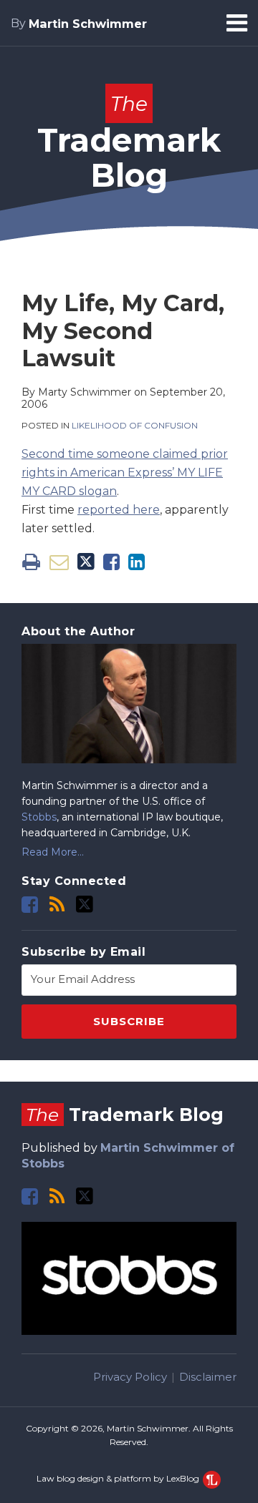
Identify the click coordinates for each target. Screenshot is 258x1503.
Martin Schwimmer (88, 23)
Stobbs (39, 817)
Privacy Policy (130, 1377)
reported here (118, 509)
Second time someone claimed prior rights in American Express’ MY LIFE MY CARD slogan (125, 472)
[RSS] (56, 904)
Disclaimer (207, 1377)
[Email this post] (59, 562)
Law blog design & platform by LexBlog (119, 1478)
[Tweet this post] (86, 562)
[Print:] (31, 562)
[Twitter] (84, 904)
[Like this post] (111, 562)
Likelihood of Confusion (135, 425)
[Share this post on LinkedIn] (136, 562)
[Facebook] (30, 904)
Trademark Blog (129, 143)
